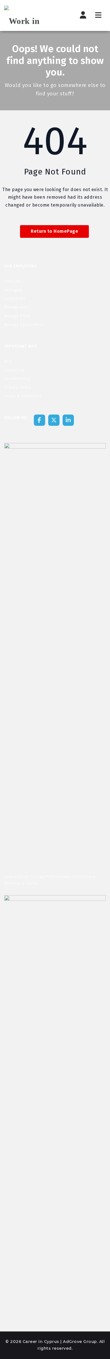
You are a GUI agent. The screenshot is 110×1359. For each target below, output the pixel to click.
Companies (14, 298)
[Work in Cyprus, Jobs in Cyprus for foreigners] (32, 15)
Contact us (14, 370)
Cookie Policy (17, 378)
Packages (13, 290)
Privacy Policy (17, 387)
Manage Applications (24, 324)
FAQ (8, 361)
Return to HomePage (54, 231)
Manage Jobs (16, 307)
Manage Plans (17, 316)
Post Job (12, 281)
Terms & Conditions (22, 396)
